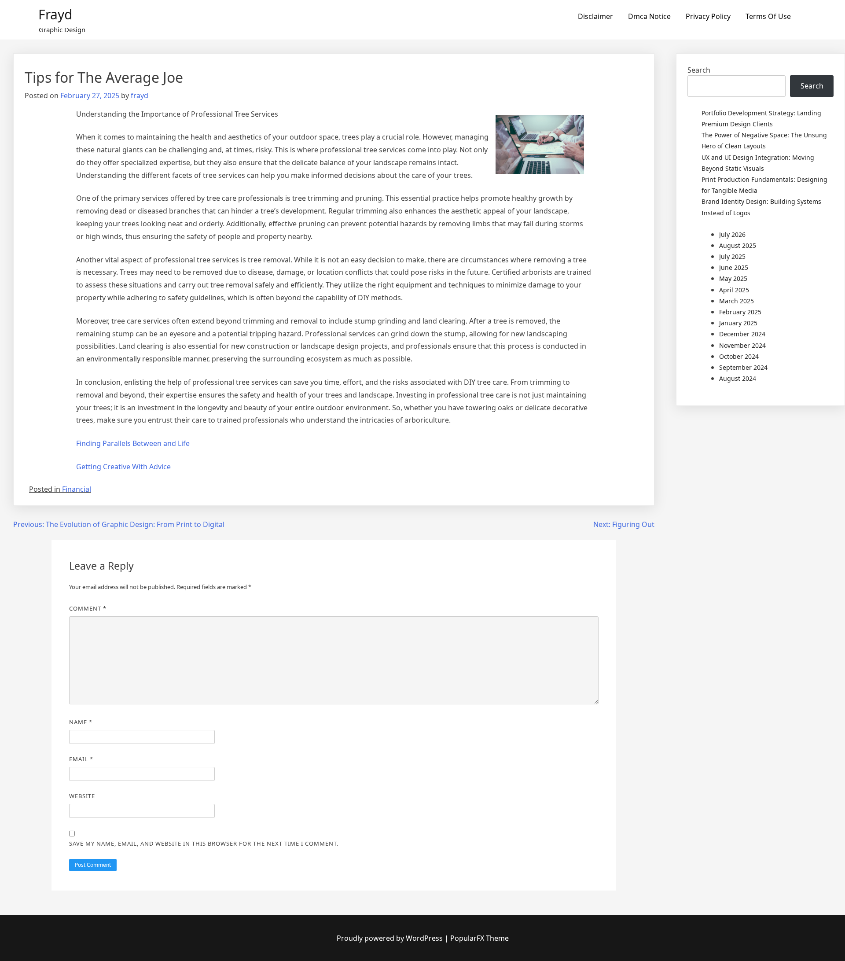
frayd (139, 95)
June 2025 (733, 267)
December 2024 (742, 334)
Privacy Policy (708, 16)
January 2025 (738, 323)
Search (698, 70)
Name (80, 722)
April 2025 (734, 290)
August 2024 (737, 378)
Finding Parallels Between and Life (133, 443)
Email (81, 759)
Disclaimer (595, 16)
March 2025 (736, 301)
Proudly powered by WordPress (391, 938)
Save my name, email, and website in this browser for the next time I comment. (203, 843)
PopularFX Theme (479, 938)
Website (82, 796)
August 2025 (737, 245)
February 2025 (740, 312)
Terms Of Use (768, 16)
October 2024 (739, 356)
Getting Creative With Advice (123, 466)
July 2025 (732, 256)
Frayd (55, 14)
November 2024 (742, 345)
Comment (88, 608)
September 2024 (743, 367)
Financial (76, 489)
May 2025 (733, 278)
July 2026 (732, 234)
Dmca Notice (649, 16)
